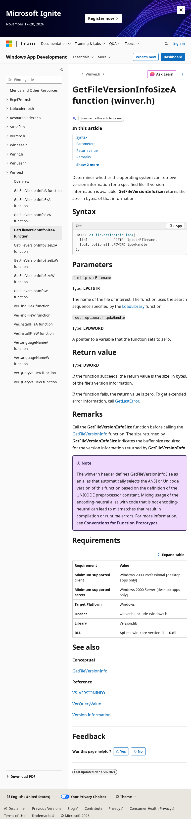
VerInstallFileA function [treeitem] (33, 324)
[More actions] (182, 74)
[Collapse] (61, 70)
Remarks (83, 157)
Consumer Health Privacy (150, 808)
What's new (146, 57)
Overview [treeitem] (21, 181)
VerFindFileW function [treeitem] (32, 315)
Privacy (114, 808)
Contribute (93, 808)
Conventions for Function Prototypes (120, 523)
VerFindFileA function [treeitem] (31, 306)
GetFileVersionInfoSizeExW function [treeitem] (36, 263)
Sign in (179, 43)
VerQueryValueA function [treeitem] (35, 372)
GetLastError (127, 401)
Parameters (86, 143)
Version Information (91, 715)
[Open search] (166, 43)
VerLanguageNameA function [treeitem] (31, 345)
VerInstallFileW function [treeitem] (34, 333)
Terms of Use (15, 815)
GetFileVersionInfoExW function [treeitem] (32, 217)
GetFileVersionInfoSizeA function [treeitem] (34, 233)
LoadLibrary (133, 306)
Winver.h (93, 74)
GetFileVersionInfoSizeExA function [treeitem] (35, 248)
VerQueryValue (86, 704)
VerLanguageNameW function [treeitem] (31, 360)
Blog (71, 808)
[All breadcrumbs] (76, 74)
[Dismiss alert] (181, 10)
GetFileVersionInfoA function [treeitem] (38, 190)
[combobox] (34, 80)
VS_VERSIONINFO (88, 693)
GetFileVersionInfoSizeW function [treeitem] (34, 278)
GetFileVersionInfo (89, 434)
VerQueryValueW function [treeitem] (35, 382)
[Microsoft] (9, 43)
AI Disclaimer (15, 808)
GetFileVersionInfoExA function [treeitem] (32, 202)
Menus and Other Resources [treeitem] (34, 90)
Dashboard (173, 57)
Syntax (81, 137)
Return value (87, 150)
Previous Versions (46, 808)
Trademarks (41, 815)
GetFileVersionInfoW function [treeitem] (31, 293)
